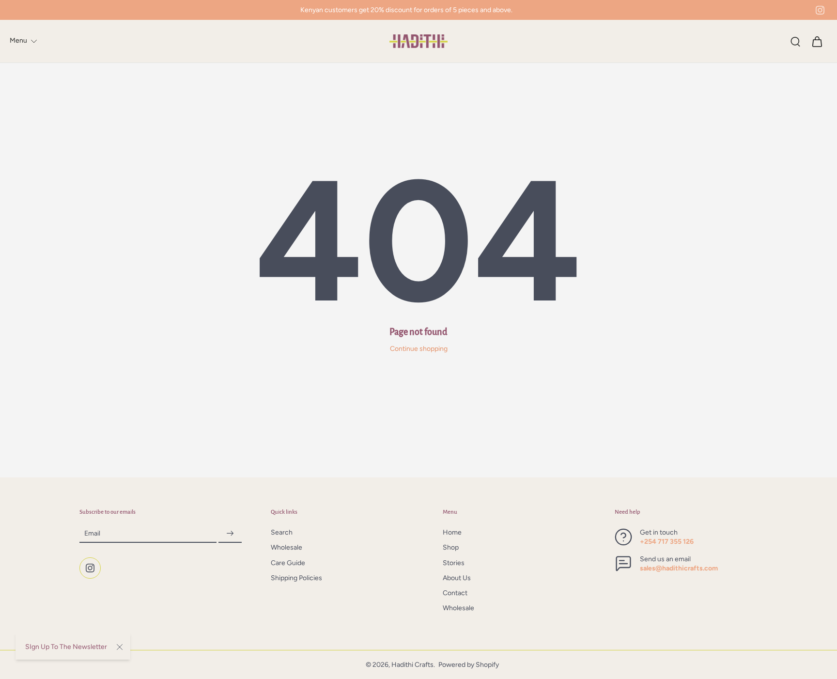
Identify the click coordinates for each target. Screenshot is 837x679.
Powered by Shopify (468, 665)
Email (92, 534)
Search (282, 533)
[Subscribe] (230, 533)
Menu (18, 40)
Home (452, 533)
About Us (457, 578)
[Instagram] (820, 10)
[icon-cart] (816, 41)
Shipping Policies (296, 578)
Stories (454, 563)
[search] (795, 41)
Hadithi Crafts (412, 665)
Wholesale (286, 548)
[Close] (119, 647)
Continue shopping (419, 349)
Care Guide (288, 563)
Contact (455, 593)
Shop (451, 548)
